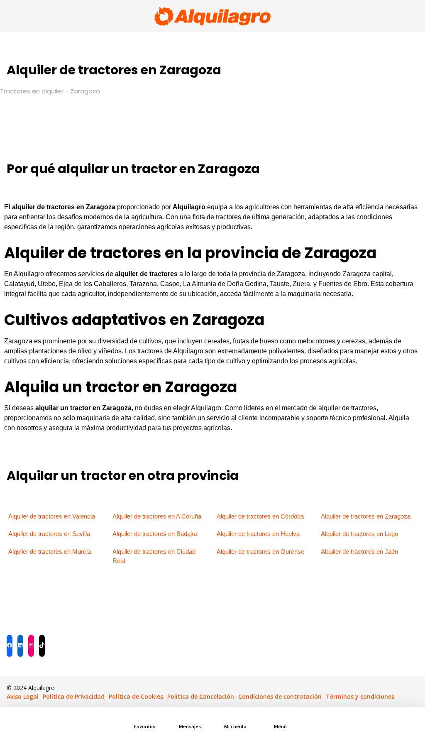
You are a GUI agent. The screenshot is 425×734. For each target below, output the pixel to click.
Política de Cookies (136, 696)
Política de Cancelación (200, 696)
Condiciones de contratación (280, 696)
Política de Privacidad (74, 696)
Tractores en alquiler (32, 91)
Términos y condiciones (360, 696)
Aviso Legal (23, 696)
